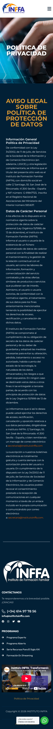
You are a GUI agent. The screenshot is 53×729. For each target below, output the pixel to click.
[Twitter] (13, 621)
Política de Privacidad (26, 698)
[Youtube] (19, 621)
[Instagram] (8, 621)
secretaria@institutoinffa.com (25, 445)
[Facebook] (3, 621)
